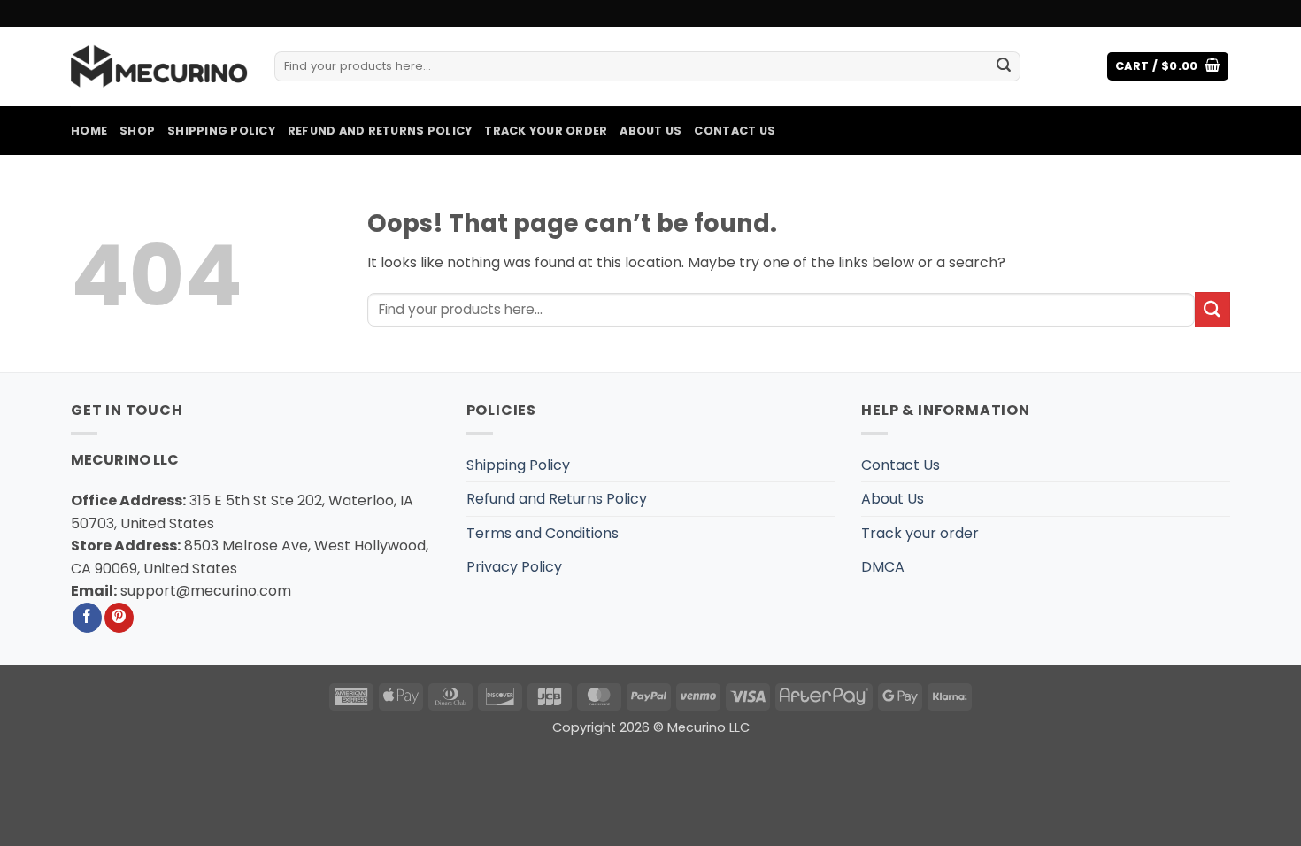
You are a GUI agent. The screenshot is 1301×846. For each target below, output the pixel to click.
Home (89, 130)
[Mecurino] (159, 66)
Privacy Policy (514, 567)
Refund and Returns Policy (380, 130)
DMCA (883, 567)
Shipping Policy (221, 130)
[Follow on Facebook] (87, 618)
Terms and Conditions (542, 533)
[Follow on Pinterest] (119, 618)
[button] (1167, 66)
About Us (650, 130)
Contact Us (734, 130)
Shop (137, 130)
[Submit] (1004, 66)
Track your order (545, 130)
